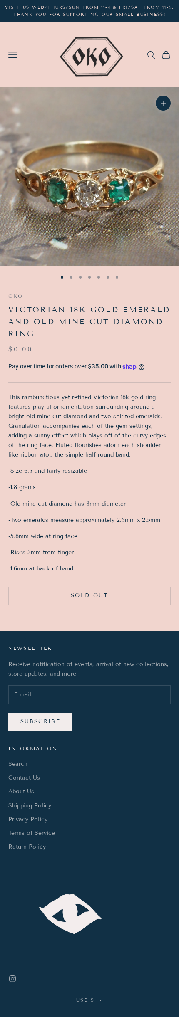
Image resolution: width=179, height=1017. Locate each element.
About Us (21, 791)
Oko (15, 296)
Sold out (89, 595)
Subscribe (40, 721)
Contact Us (24, 777)
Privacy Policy (27, 819)
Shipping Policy (29, 805)
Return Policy (27, 846)
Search (17, 764)
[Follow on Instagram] (12, 979)
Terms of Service (31, 833)
